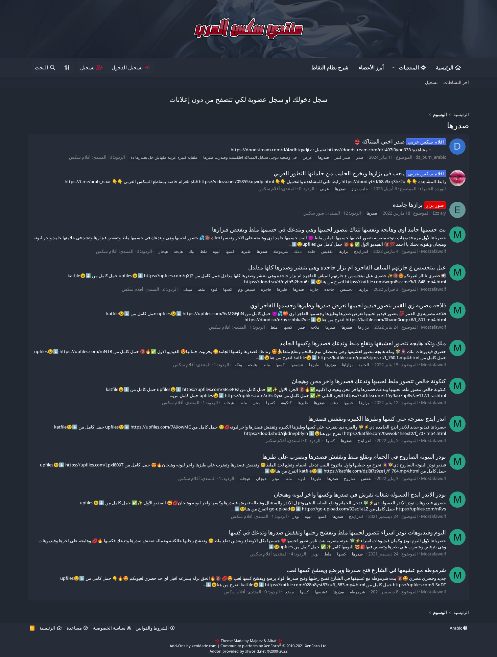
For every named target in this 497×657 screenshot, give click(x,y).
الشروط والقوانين (152, 628)
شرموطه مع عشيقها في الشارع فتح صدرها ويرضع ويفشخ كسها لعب (366, 570)
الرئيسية (444, 67)
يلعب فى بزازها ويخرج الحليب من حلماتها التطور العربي (359, 173)
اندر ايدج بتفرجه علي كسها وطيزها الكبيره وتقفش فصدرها (377, 418)
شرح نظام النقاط (330, 67)
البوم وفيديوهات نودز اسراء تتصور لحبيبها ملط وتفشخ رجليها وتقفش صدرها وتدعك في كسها (337, 532)
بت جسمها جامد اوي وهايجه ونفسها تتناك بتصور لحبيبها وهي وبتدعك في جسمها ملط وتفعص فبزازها (329, 229)
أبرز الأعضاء (371, 67)
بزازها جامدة (418, 205)
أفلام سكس (80, 157)
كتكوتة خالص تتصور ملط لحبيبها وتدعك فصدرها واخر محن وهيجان (369, 381)
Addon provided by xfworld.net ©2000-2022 (248, 651)
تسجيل (431, 82)
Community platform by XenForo (274, 645)
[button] (393, 67)
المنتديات (409, 67)
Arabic (456, 628)
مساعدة (74, 628)
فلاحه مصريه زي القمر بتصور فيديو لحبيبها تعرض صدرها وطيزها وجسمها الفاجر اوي (348, 305)
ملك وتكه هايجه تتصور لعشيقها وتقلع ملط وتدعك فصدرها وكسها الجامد (363, 343)
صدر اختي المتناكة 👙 (399, 141)
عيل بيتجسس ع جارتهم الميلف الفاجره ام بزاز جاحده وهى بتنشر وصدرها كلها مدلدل (347, 267)
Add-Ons (177, 645)
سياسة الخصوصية (109, 628)
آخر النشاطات (456, 82)
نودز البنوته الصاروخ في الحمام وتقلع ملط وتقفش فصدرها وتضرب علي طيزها (354, 456)
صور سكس (313, 213)
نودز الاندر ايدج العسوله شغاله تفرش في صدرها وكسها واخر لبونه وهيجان (360, 494)
